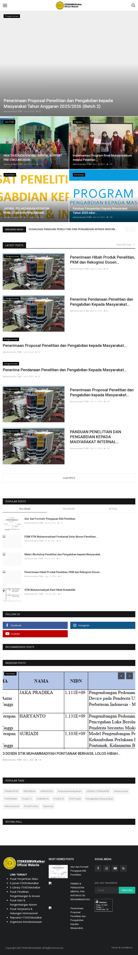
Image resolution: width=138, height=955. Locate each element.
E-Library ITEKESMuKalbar (25, 887)
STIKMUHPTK (11, 791)
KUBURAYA (43, 798)
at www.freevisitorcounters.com (113, 918)
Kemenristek (121, 791)
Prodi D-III (59, 798)
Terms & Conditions (122, 947)
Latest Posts (14, 245)
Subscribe (127, 890)
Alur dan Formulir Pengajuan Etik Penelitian (49, 518)
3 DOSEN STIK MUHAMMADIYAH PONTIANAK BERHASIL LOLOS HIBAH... (61, 753)
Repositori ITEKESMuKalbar (26, 917)
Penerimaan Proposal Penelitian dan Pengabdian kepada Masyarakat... (64, 345)
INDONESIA (29, 791)
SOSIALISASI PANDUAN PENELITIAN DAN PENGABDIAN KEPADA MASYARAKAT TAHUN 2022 (83, 229)
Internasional (11, 806)
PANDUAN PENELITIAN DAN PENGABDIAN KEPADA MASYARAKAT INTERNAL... (95, 437)
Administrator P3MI (13, 111)
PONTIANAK (10, 798)
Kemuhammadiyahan (69, 791)
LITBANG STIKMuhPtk (97, 791)
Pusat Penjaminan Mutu (24, 879)
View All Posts (124, 244)
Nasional (48, 806)
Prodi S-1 (27, 798)
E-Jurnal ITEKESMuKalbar (24, 883)
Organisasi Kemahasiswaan (26, 921)
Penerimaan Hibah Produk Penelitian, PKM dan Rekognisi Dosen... (102, 259)
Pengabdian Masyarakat (99, 798)
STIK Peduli (75, 798)
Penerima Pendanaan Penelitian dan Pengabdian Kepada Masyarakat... (101, 302)
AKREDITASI (46, 791)
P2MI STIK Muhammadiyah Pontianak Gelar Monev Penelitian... (61, 536)
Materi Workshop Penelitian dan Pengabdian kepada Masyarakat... (63, 554)
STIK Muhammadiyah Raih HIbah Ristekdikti (49, 589)
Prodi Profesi (31, 806)
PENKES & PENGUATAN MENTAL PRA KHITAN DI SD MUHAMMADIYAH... (81, 891)
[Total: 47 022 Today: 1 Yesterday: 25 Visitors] (104, 914)
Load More (69, 477)
